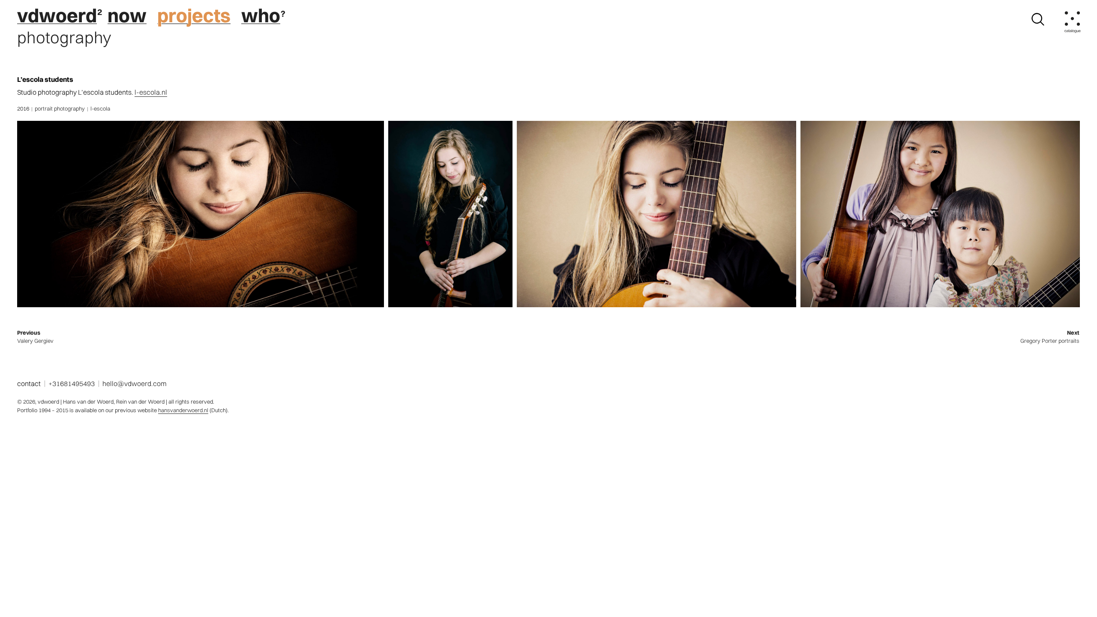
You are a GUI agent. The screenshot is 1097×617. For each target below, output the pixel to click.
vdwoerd (57, 15)
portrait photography (60, 108)
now (127, 15)
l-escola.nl (151, 92)
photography (64, 37)
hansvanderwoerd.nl (183, 410)
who (260, 15)
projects (194, 15)
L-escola (100, 108)
